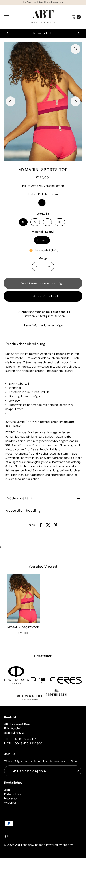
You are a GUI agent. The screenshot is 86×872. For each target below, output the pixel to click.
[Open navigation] (7, 16)
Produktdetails (19, 498)
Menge (43, 258)
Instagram (58, 2)
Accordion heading (23, 510)
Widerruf (10, 802)
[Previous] (7, 33)
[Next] (78, 33)
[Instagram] (6, 837)
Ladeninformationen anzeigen (44, 325)
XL (60, 222)
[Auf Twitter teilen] (48, 525)
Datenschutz (12, 794)
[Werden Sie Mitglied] (75, 770)
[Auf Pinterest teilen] (55, 525)
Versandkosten (54, 186)
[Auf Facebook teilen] (40, 525)
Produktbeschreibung (26, 344)
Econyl (42, 240)
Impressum (11, 798)
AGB (7, 790)
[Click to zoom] (75, 49)
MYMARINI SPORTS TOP (23, 627)
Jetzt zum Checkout (43, 296)
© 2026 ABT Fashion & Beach (23, 845)
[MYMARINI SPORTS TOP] (23, 598)
